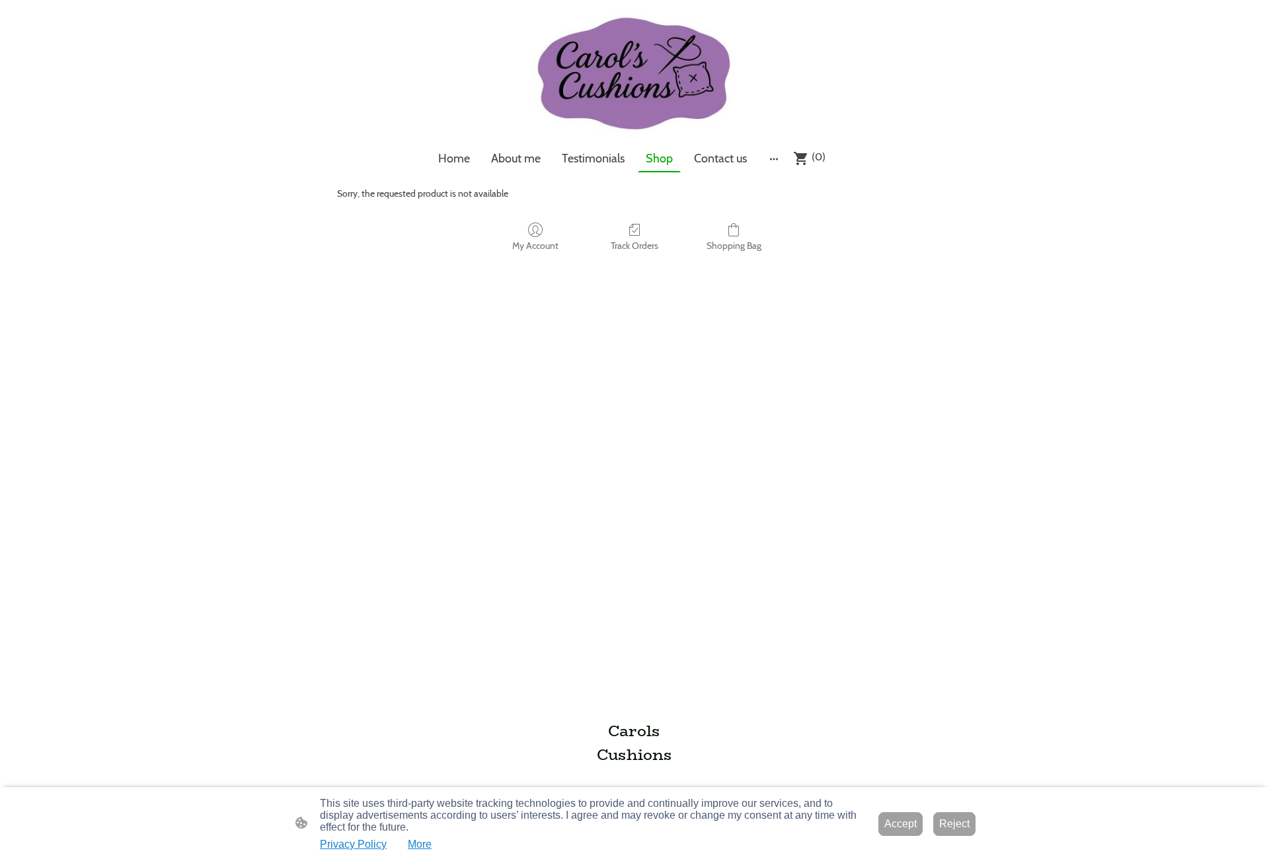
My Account (535, 246)
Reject (954, 823)
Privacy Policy (353, 844)
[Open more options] (774, 158)
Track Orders (634, 246)
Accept (900, 823)
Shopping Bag (734, 246)
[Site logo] (634, 72)
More (420, 844)
